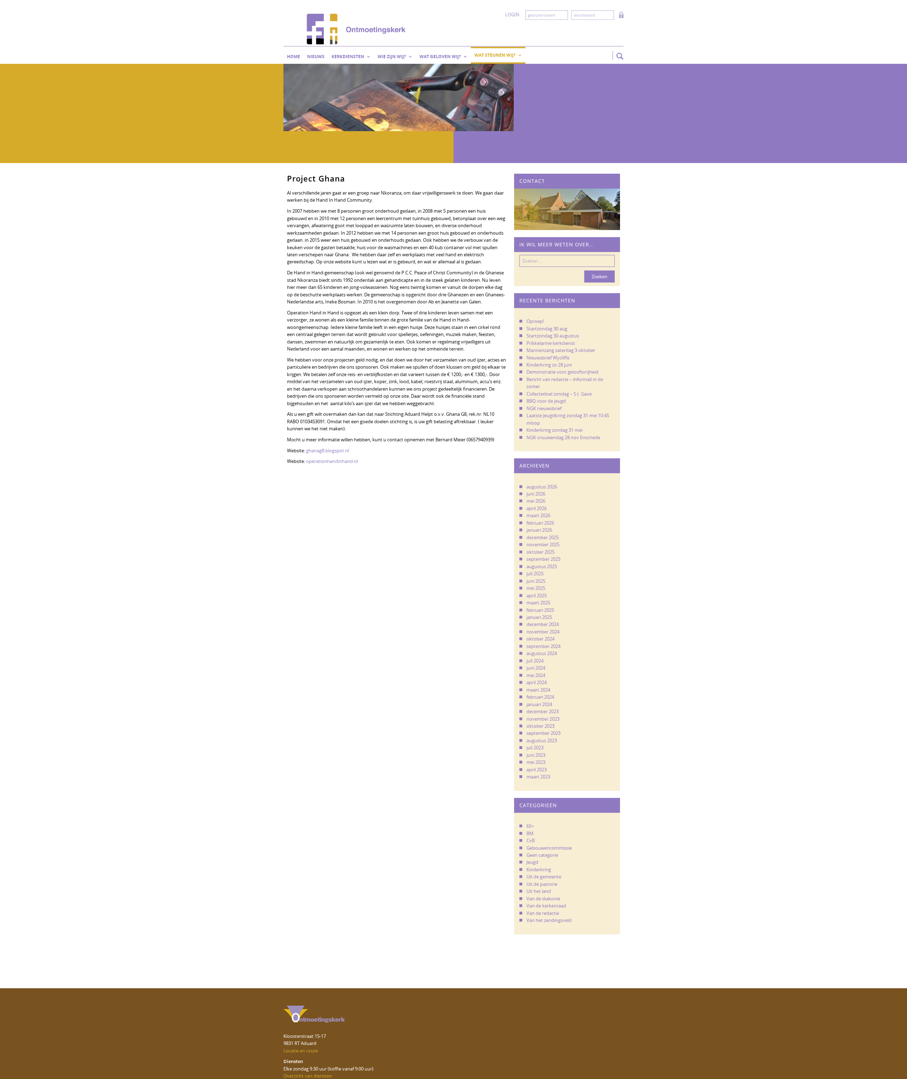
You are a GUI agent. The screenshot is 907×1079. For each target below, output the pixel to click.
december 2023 (542, 711)
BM (530, 833)
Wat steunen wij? (495, 55)
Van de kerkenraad (546, 905)
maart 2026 (538, 515)
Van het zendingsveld (548, 920)
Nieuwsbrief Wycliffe (547, 357)
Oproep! (535, 321)
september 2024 (543, 646)
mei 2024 (535, 675)
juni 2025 (535, 581)
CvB (530, 840)
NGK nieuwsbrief (544, 408)
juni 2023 (535, 755)
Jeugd (532, 862)
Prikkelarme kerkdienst (550, 343)
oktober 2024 (540, 639)
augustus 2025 (541, 566)
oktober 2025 (540, 552)
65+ (530, 826)
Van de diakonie (543, 898)
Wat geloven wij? (440, 57)
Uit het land (538, 891)
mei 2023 (535, 762)
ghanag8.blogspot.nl (327, 450)
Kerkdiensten (348, 57)
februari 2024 (540, 697)
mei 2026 (535, 501)
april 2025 (536, 595)
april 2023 (536, 769)
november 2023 (542, 719)
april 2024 (536, 682)
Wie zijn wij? (392, 57)
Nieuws (316, 57)
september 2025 (543, 559)
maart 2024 (538, 690)
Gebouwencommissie (549, 848)
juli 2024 (534, 661)
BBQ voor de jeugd (546, 401)
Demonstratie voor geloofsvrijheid (562, 372)
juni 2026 (535, 494)
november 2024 (542, 631)
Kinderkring (538, 869)
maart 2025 (538, 602)
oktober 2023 (540, 726)
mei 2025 (535, 588)
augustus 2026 (541, 486)
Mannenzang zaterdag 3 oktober (560, 350)
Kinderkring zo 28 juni (549, 365)
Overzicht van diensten (307, 1076)
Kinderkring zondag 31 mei (554, 430)
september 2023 (543, 733)
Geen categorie (542, 855)
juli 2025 (534, 573)
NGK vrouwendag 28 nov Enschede (563, 437)
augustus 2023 (541, 740)
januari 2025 (539, 617)
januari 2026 (539, 530)
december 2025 (542, 537)
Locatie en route (300, 1050)
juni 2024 (535, 668)
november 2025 (542, 544)
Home (293, 57)
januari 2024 (539, 704)
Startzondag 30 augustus (552, 335)
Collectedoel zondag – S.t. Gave (559, 394)
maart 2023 (538, 776)
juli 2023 (534, 747)
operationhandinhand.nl (332, 461)
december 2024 (542, 624)
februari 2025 (540, 610)
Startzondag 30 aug (546, 328)
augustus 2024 (541, 653)
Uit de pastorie (541, 884)
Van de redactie (542, 913)
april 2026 (536, 508)
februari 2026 (540, 523)
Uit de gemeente (543, 876)
